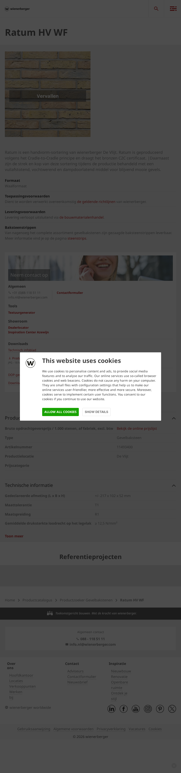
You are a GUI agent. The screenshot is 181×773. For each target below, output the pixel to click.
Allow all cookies (60, 412)
